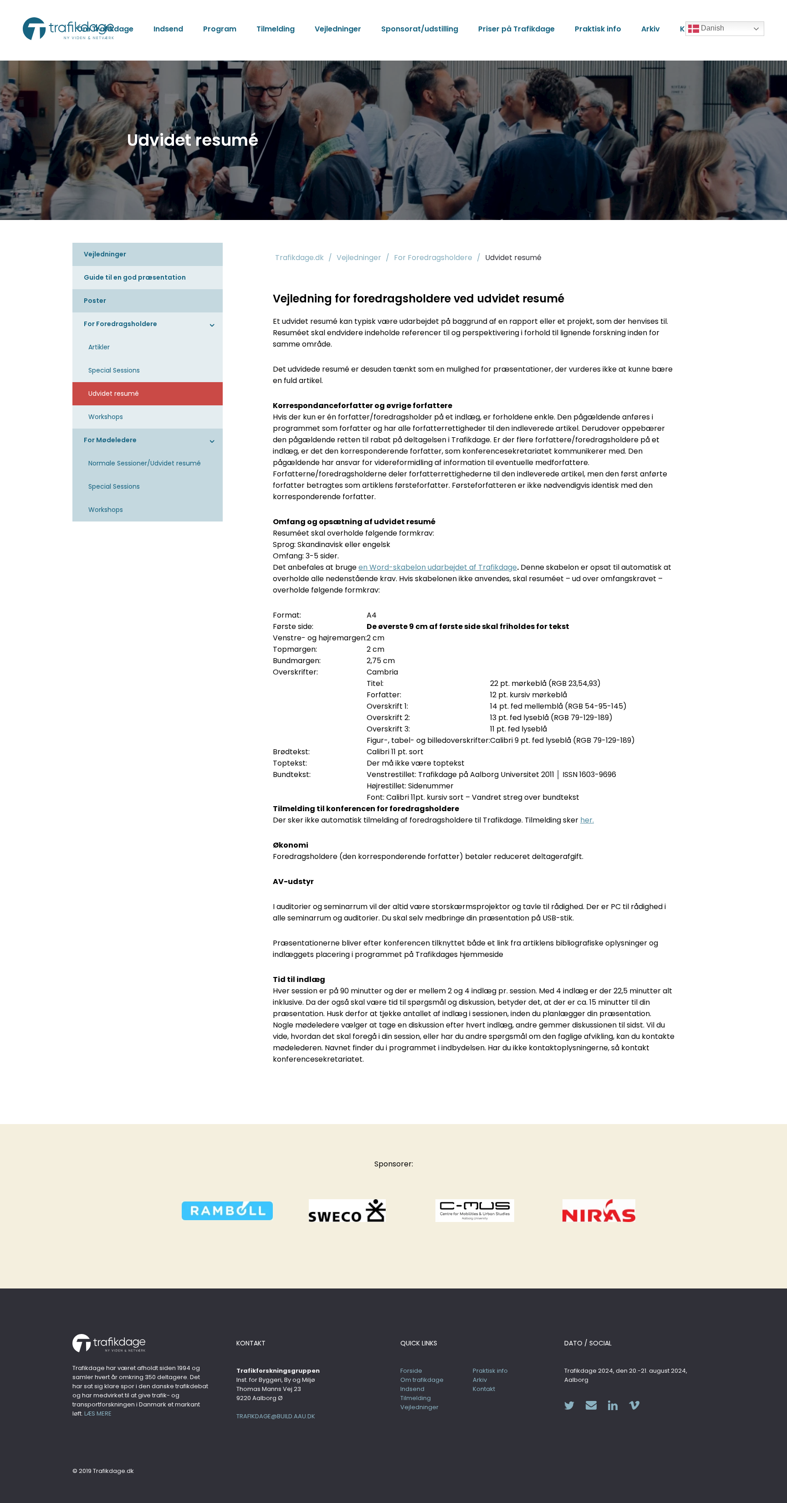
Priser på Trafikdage (516, 29)
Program (219, 29)
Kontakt (484, 1389)
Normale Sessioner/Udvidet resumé (144, 463)
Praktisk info (598, 29)
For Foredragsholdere (120, 323)
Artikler (99, 347)
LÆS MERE (98, 1413)
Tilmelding (275, 29)
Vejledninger (338, 29)
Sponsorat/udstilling (419, 29)
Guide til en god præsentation (135, 277)
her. (587, 820)
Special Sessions (114, 370)
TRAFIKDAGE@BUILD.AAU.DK (275, 1416)
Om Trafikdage (105, 29)
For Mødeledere (110, 440)
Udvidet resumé (113, 393)
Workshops (105, 416)
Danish (711, 28)
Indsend (168, 29)
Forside (411, 1370)
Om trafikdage (422, 1379)
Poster (95, 300)
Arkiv (650, 29)
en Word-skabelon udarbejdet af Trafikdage (437, 567)
